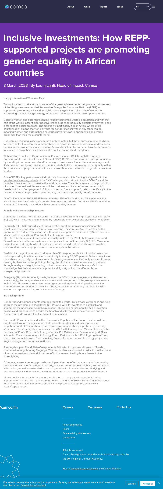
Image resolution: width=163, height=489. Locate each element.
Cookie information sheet (33, 485)
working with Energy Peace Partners (48, 335)
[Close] (159, 483)
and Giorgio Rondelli (109, 468)
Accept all (148, 483)
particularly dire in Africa (71, 125)
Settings (132, 483)
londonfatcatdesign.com (84, 468)
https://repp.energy (15, 386)
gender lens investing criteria (21, 180)
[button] (153, 6)
